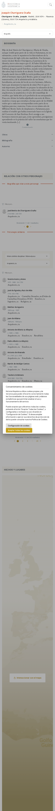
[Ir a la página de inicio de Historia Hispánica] (13, 4)
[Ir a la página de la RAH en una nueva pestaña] (4, 4)
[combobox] (27, 33)
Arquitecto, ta (10, 24)
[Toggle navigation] (50, 5)
